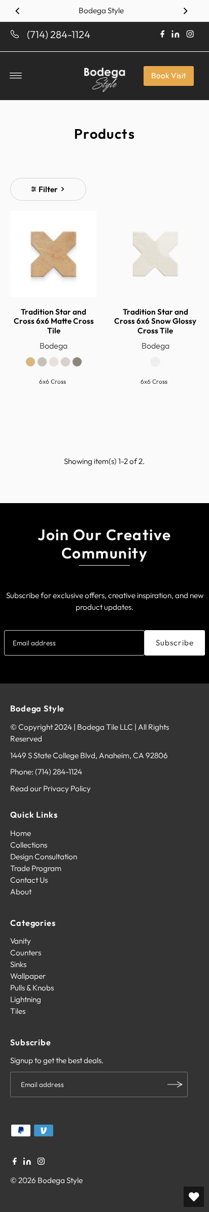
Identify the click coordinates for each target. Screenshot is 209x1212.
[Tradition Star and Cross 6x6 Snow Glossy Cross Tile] (155, 254)
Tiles (17, 1011)
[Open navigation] (16, 75)
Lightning (25, 999)
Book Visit (168, 75)
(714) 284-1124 (58, 34)
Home (20, 833)
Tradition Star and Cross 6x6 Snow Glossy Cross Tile (155, 321)
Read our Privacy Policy (50, 788)
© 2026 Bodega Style (46, 1180)
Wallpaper (28, 976)
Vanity (20, 941)
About (20, 891)
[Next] (185, 11)
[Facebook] (15, 1162)
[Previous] (18, 11)
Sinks (18, 964)
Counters (25, 952)
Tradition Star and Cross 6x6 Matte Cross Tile (54, 321)
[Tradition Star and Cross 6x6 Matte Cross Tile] (53, 254)
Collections (28, 845)
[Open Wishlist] (194, 1197)
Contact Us (29, 880)
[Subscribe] (175, 1084)
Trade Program (35, 868)
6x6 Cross (52, 381)
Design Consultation (43, 856)
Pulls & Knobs (32, 987)
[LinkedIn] (27, 1162)
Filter (48, 189)
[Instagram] (41, 1162)
